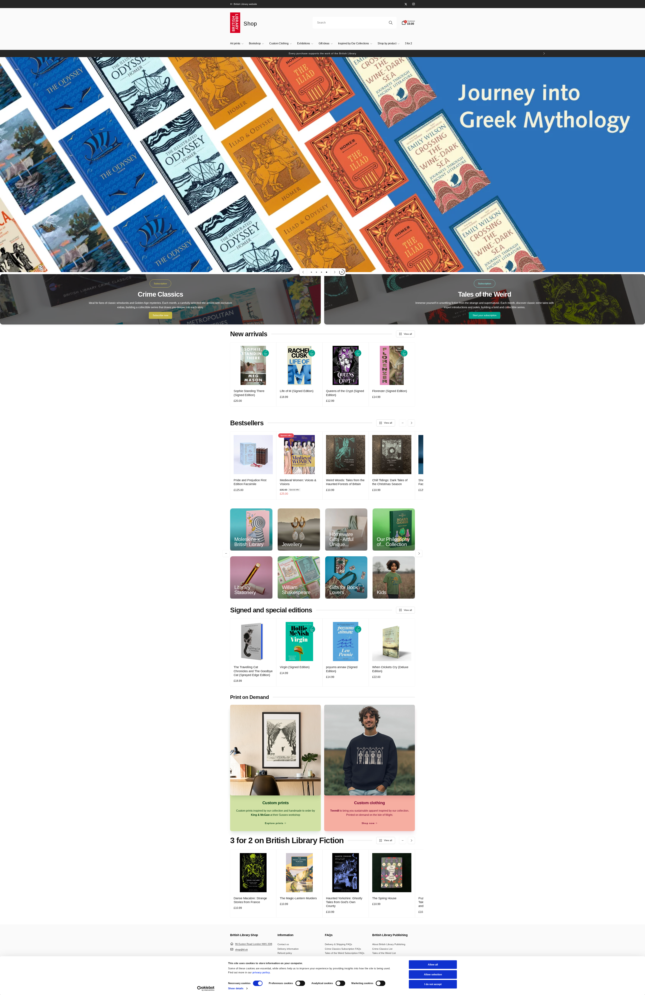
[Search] (390, 22)
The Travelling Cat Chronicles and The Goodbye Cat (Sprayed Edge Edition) (253, 671)
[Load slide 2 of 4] (316, 272)
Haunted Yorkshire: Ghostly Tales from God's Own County (344, 902)
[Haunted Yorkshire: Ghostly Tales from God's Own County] (346, 886)
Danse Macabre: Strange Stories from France (250, 900)
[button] (408, 22)
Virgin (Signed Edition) (295, 667)
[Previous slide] (303, 272)
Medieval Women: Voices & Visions (298, 482)
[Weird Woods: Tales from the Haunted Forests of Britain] (346, 468)
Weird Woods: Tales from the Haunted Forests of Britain (345, 482)
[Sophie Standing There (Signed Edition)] (253, 378)
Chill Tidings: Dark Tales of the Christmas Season (389, 482)
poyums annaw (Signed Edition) (341, 669)
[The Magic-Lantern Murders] (299, 886)
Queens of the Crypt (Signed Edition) (345, 393)
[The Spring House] (392, 886)
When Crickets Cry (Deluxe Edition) (390, 669)
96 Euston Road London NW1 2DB (253, 944)
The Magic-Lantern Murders (298, 898)
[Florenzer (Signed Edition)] (392, 378)
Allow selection (433, 974)
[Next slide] (334, 272)
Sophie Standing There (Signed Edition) (249, 393)
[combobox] (355, 23)
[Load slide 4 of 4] (326, 272)
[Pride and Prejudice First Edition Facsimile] (253, 468)
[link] (243, 4)
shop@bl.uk (241, 949)
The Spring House (384, 898)
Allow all (433, 964)
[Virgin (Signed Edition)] (299, 655)
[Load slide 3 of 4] (321, 272)
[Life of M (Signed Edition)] (299, 378)
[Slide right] (543, 53)
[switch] (300, 983)
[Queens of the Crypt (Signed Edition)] (346, 378)
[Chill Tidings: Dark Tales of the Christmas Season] (392, 468)
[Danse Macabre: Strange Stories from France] (253, 886)
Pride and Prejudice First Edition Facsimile (250, 482)
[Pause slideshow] (342, 272)
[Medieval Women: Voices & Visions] (299, 468)
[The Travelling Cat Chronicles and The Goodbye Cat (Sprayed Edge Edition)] (253, 655)
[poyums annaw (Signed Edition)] (346, 655)
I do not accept (433, 984)
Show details (235, 988)
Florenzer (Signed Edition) (389, 391)
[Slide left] (101, 53)
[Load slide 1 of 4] (311, 272)
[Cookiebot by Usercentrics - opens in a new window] (206, 988)
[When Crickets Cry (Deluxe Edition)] (392, 655)
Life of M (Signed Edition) (296, 391)
